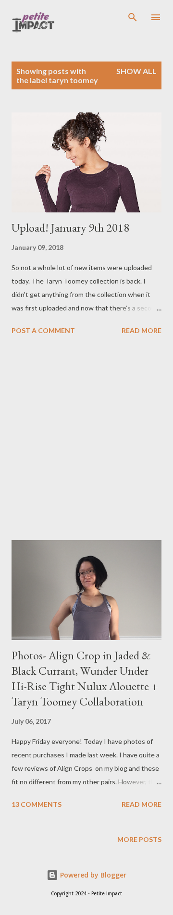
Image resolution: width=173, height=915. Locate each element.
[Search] (132, 17)
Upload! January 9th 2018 (70, 227)
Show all (136, 70)
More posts (139, 839)
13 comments (37, 804)
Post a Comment (43, 330)
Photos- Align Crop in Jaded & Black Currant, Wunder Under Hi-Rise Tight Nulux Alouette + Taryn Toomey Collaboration (85, 678)
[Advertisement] (86, 439)
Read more (141, 330)
